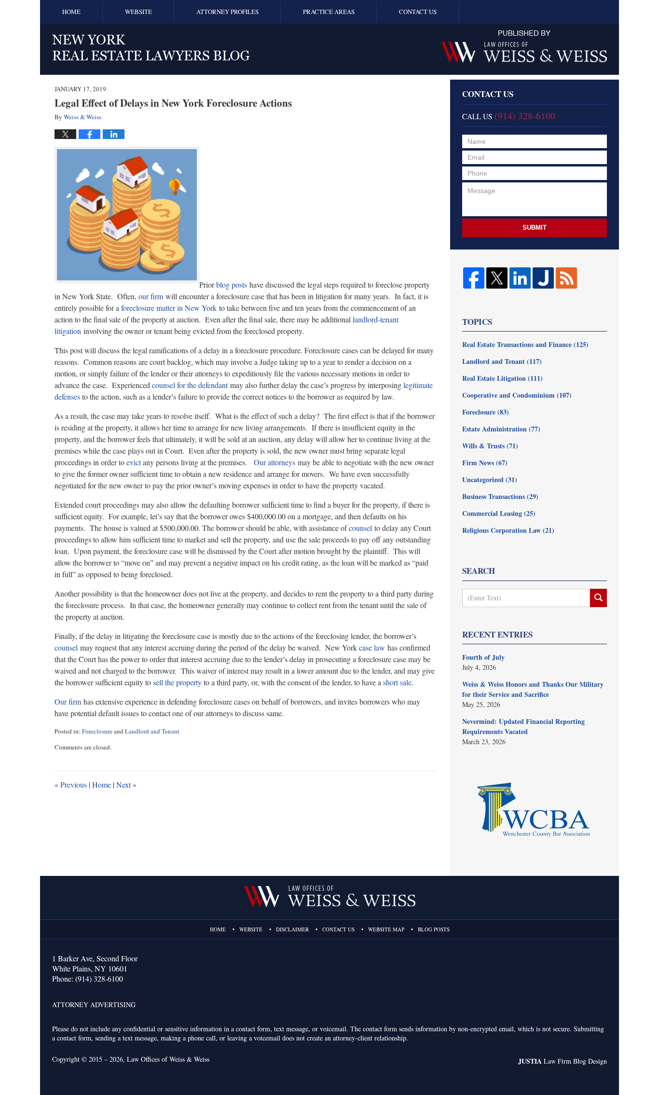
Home (71, 11)
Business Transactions (500, 496)
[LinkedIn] (520, 278)
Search (598, 598)
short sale (397, 682)
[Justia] (543, 278)
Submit (534, 227)
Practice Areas (329, 11)
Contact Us (418, 11)
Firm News (485, 462)
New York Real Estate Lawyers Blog (151, 47)
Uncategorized (489, 479)
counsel (360, 528)
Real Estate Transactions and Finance (525, 344)
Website (138, 11)
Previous (71, 784)
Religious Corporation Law (508, 530)
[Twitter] (496, 278)
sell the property (177, 682)
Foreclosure (97, 731)
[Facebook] (473, 278)
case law (372, 647)
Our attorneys (274, 462)
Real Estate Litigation (502, 378)
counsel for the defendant (190, 385)
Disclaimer (292, 929)
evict (133, 462)
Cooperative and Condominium (517, 395)
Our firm (68, 701)
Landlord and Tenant (152, 731)
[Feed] (566, 278)
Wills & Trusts (490, 446)
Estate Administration (501, 429)
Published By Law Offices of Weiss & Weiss (524, 46)
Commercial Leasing (498, 513)
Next (126, 784)
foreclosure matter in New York (169, 308)
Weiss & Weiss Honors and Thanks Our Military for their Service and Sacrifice (533, 689)
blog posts (231, 284)
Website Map (386, 929)
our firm (150, 296)
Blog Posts (434, 929)
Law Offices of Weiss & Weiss (168, 1059)
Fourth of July (483, 657)
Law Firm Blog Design (562, 1061)
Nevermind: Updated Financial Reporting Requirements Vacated (523, 726)
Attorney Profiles (227, 11)
